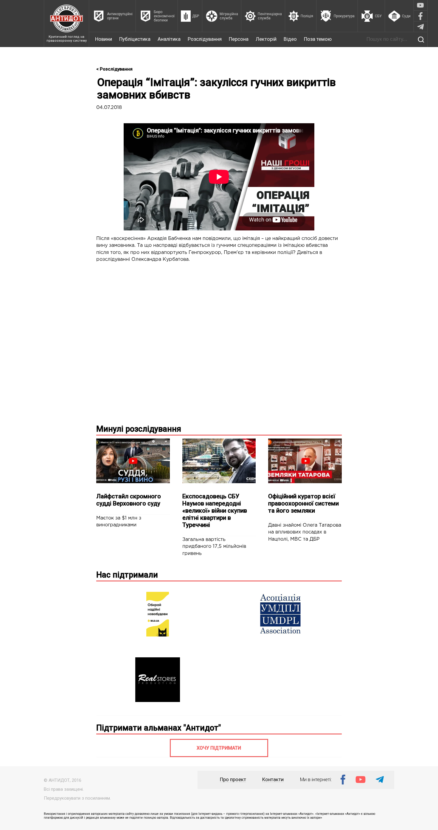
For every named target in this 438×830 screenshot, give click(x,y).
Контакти (273, 779)
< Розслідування (114, 69)
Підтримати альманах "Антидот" (158, 728)
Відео (290, 39)
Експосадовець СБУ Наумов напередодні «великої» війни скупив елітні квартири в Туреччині (214, 510)
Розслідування (205, 39)
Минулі (138, 429)
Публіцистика (134, 39)
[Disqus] (218, 342)
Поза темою (318, 39)
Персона (238, 39)
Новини (103, 39)
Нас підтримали (127, 575)
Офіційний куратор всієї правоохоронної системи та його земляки (303, 503)
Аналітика (169, 39)
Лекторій (266, 39)
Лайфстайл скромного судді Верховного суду (128, 500)
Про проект (233, 779)
